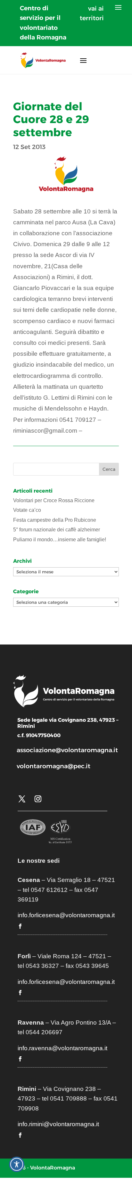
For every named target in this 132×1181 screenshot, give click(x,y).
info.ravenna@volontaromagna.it (62, 1048)
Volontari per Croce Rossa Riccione (54, 500)
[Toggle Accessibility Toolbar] (17, 1164)
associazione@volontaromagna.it (67, 750)
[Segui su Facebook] (20, 926)
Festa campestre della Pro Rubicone (54, 520)
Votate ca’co (27, 510)
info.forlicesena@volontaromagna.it (66, 915)
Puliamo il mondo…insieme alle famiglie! (59, 539)
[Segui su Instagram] (38, 799)
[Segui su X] (22, 799)
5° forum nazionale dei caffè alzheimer (56, 529)
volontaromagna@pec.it (53, 766)
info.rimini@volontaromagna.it (58, 1124)
